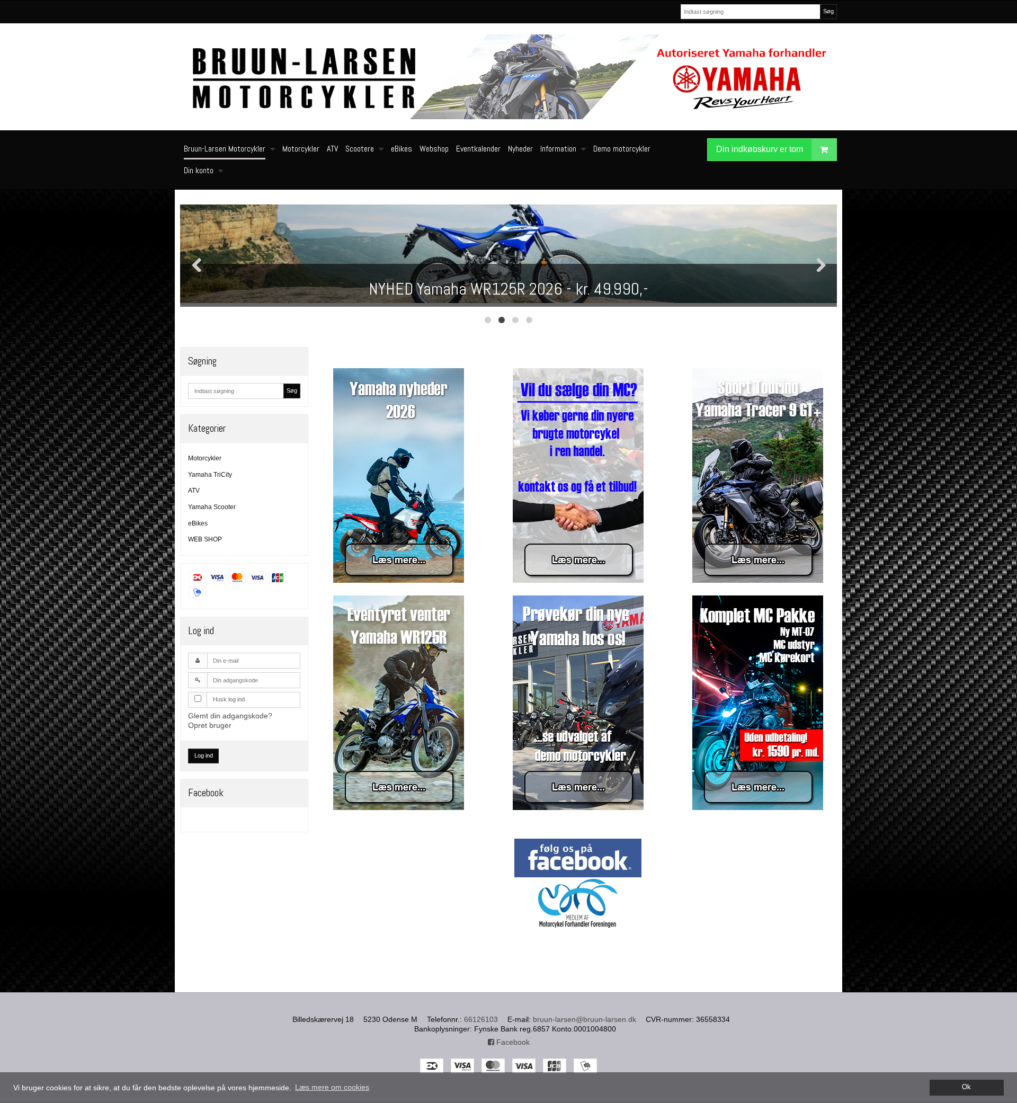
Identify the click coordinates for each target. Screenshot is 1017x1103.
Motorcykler (204, 458)
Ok (966, 1087)
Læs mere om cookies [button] (332, 1087)
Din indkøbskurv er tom (759, 149)
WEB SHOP (205, 539)
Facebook (512, 1042)
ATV (194, 490)
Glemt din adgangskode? (230, 715)
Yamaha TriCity (210, 474)
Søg (828, 11)
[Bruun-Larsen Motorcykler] (508, 76)
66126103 (481, 1019)
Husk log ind (229, 699)
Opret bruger (209, 725)
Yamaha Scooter (212, 507)
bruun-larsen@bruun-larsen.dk (584, 1019)
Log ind (203, 755)
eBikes (198, 523)
